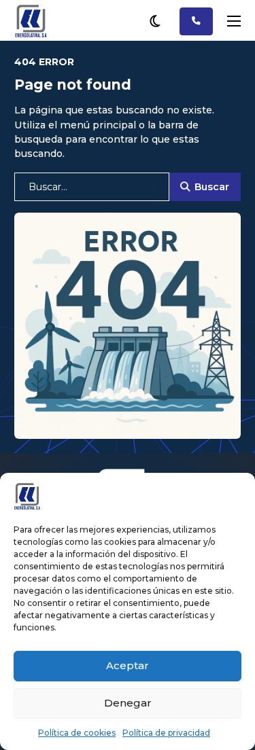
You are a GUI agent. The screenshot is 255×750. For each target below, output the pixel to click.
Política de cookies (77, 733)
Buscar (211, 187)
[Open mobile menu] (234, 21)
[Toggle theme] (155, 21)
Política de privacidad (166, 733)
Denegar (128, 702)
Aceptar (127, 665)
